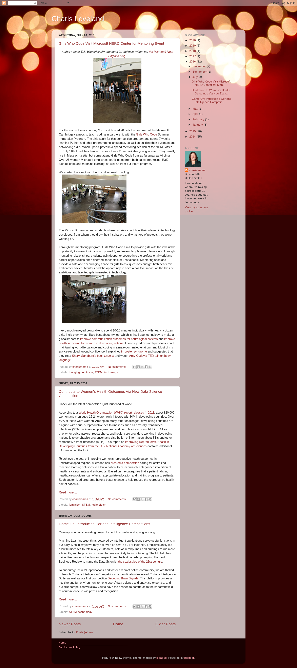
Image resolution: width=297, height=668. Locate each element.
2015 (193, 131)
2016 (193, 61)
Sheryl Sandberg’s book (93, 355)
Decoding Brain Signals (123, 578)
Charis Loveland (78, 19)
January (198, 124)
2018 (193, 51)
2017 (193, 56)
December (200, 66)
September (200, 71)
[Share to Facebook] (146, 367)
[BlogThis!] (138, 367)
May (196, 108)
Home (118, 624)
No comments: (117, 366)
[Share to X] (142, 367)
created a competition (125, 463)
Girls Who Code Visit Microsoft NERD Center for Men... (211, 83)
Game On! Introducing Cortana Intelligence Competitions (104, 524)
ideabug (161, 657)
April (196, 113)
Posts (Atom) (84, 632)
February (199, 119)
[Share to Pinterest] (150, 367)
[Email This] (135, 367)
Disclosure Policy (69, 647)
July (195, 76)
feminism (87, 372)
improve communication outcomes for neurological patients (119, 339)
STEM (98, 372)
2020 (193, 40)
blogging (74, 372)
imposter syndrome (134, 351)
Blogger (189, 657)
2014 (193, 136)
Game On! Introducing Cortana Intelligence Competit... (211, 100)
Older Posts (165, 624)
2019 (193, 45)
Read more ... (68, 492)
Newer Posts (70, 624)
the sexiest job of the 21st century (140, 561)
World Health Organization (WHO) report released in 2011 (116, 412)
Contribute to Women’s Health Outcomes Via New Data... (211, 92)
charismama (197, 170)
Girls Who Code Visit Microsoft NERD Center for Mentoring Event (111, 43)
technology (111, 372)
